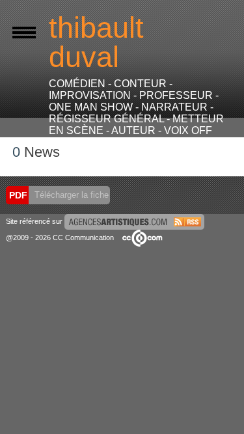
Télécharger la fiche (70, 195)
